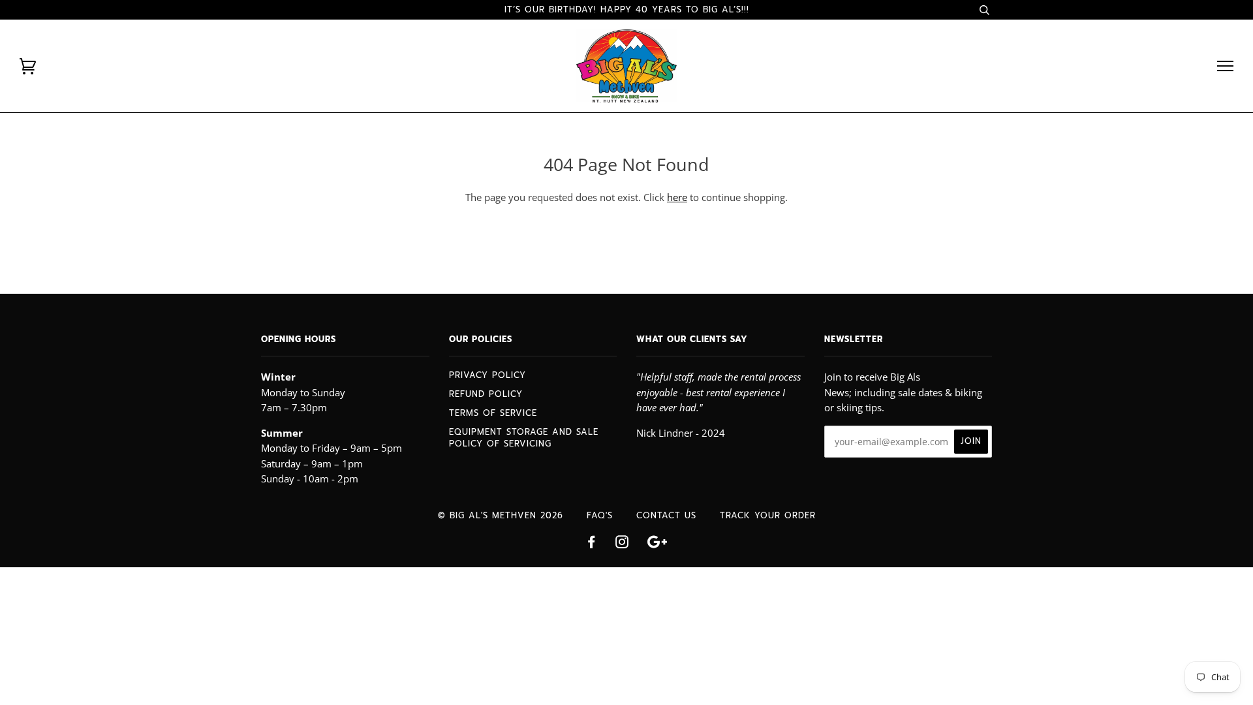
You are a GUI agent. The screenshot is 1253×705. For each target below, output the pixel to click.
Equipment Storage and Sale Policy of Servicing (523, 438)
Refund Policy (486, 394)
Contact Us (666, 515)
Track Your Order (768, 515)
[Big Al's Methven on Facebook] (591, 544)
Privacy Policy (487, 375)
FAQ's (600, 515)
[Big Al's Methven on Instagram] (622, 544)
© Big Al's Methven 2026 (500, 515)
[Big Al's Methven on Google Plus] (657, 544)
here (677, 197)
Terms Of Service (493, 413)
